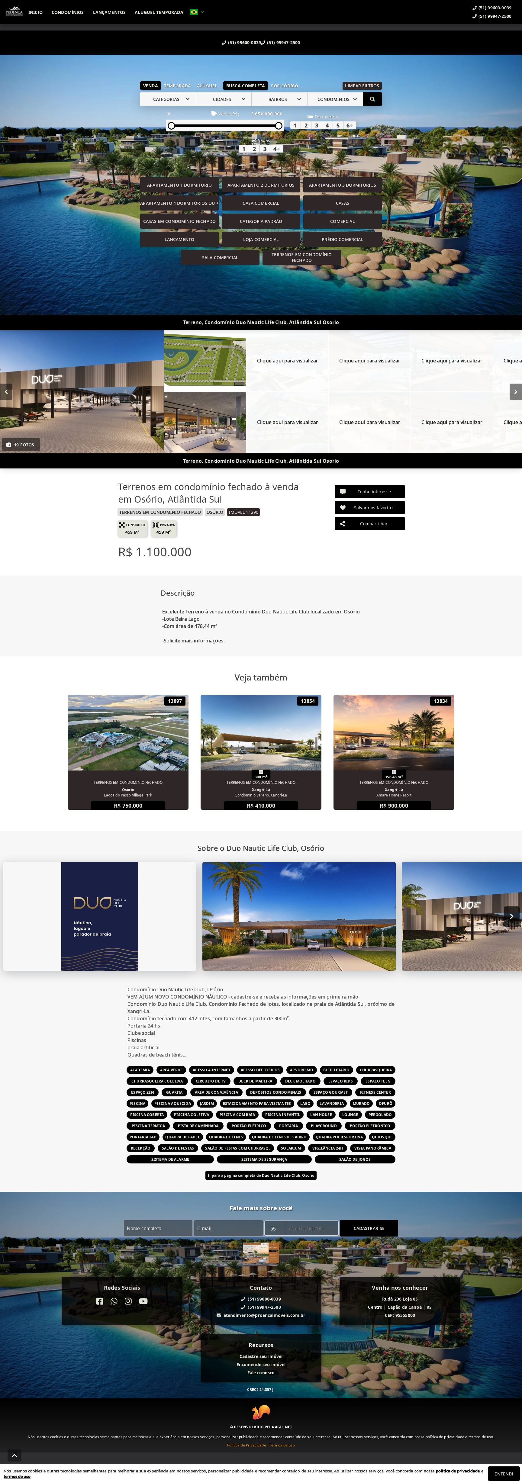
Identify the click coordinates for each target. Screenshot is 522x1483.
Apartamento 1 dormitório (179, 185)
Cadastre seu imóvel (261, 1356)
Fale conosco (261, 1372)
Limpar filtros (362, 85)
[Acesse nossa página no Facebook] (99, 1301)
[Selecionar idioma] (197, 12)
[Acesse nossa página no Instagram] (128, 1301)
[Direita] (516, 392)
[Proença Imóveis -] (261, 1254)
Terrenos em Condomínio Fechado (302, 257)
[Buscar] (372, 99)
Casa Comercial (261, 203)
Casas (342, 203)
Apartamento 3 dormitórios (342, 185)
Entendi (504, 1474)
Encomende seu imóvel (261, 1364)
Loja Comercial (261, 239)
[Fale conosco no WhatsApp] (114, 1301)
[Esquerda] (6, 392)
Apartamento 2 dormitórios (261, 185)
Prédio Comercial (342, 239)
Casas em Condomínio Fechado (179, 221)
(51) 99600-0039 (244, 42)
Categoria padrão (261, 221)
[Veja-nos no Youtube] (143, 1301)
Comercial (342, 221)
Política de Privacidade (246, 1444)
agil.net (283, 1426)
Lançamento (180, 239)
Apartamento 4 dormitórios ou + (179, 203)
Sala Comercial (220, 257)
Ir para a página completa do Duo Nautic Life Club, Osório (261, 1175)
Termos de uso (282, 1444)
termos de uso (17, 1476)
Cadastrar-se (369, 1228)
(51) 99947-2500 (283, 42)
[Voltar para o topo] (14, 1455)
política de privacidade (458, 1471)
